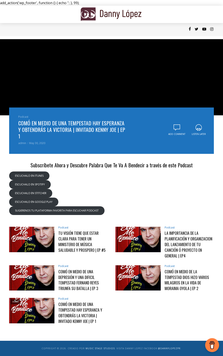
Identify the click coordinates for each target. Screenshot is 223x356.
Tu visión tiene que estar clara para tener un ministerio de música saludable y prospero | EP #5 (82, 241)
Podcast (24, 30)
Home (11, 30)
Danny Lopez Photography (117, 30)
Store (92, 30)
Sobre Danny (50, 30)
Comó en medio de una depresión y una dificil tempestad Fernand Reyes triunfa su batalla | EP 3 (78, 280)
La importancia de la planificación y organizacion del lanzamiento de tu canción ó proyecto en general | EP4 (188, 244)
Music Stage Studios (100, 348)
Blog (36, 30)
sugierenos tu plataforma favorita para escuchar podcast (57, 210)
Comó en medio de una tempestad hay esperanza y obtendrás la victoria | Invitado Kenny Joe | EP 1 (71, 129)
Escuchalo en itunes (29, 176)
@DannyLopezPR (169, 348)
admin (22, 143)
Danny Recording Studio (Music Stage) (164, 30)
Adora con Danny (74, 30)
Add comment (176, 134)
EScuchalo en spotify (30, 184)
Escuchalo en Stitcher (30, 193)
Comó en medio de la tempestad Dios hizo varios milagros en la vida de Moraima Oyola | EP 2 (187, 280)
